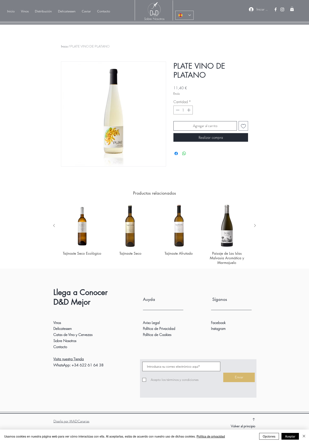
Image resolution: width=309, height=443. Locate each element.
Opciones (269, 436)
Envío (176, 93)
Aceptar (290, 436)
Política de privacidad (211, 436)
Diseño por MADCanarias (71, 421)
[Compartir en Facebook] (176, 153)
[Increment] (189, 110)
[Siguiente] (255, 225)
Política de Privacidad (159, 328)
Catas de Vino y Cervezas (72, 334)
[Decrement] (177, 110)
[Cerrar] (303, 436)
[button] (43, 11)
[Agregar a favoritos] (243, 126)
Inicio (64, 46)
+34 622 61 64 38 (88, 365)
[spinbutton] (183, 110)
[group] (155, 234)
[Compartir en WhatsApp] (184, 153)
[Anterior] (54, 225)
